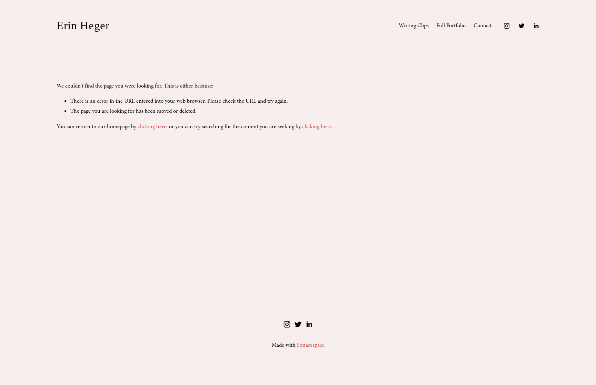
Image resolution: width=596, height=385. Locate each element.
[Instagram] (506, 25)
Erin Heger (83, 25)
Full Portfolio (451, 25)
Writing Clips (414, 25)
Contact (482, 25)
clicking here (152, 126)
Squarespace (311, 345)
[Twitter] (521, 25)
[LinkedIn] (536, 25)
